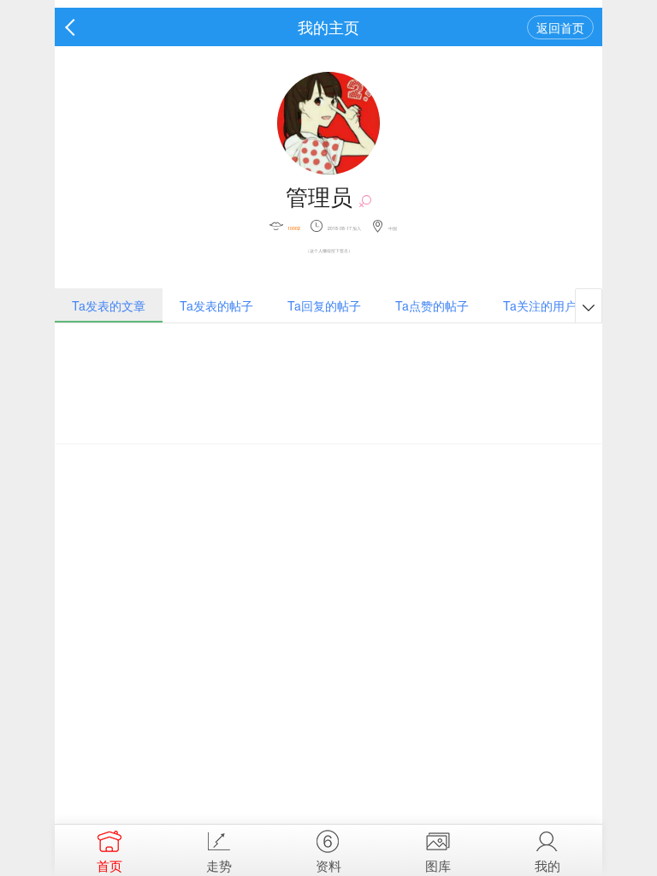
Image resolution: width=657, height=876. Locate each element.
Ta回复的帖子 (324, 305)
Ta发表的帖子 (216, 305)
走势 (219, 865)
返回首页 (560, 27)
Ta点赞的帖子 (432, 305)
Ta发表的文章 (108, 305)
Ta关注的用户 (540, 305)
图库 (438, 865)
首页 (109, 865)
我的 (547, 865)
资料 (328, 865)
